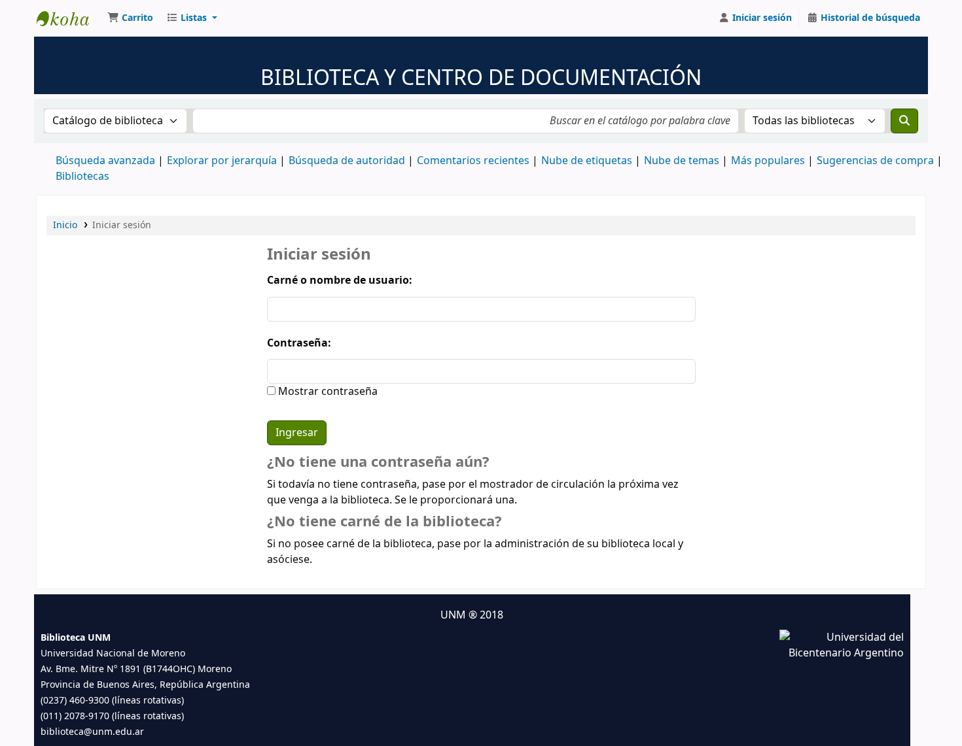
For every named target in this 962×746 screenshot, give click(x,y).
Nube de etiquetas (586, 161)
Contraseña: (299, 343)
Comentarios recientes (473, 161)
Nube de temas (681, 161)
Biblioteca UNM (69, 18)
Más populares (768, 161)
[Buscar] (904, 121)
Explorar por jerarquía (222, 161)
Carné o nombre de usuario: (339, 280)
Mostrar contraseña (327, 391)
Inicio (65, 225)
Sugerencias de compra (875, 161)
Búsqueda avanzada (105, 161)
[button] (130, 18)
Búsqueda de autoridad (347, 161)
